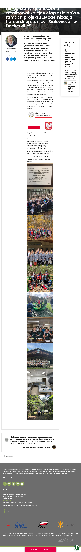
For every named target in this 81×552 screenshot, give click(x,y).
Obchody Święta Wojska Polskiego (71, 89)
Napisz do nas (7, 500)
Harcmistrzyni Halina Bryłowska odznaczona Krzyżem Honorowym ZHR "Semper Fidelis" (70, 60)
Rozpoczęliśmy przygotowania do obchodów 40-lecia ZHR (71, 75)
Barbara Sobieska (11, 48)
